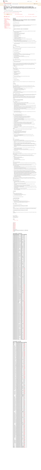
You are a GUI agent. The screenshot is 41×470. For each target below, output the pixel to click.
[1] (30, 25)
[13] (29, 201)
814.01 (14, 223)
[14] (13, 230)
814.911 (14, 227)
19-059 (24, 301)
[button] (28, 1)
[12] (13, 229)
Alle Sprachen (8, 16)
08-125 (24, 268)
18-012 (24, 284)
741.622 (15, 226)
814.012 (15, 224)
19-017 (24, 287)
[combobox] (20, 11)
